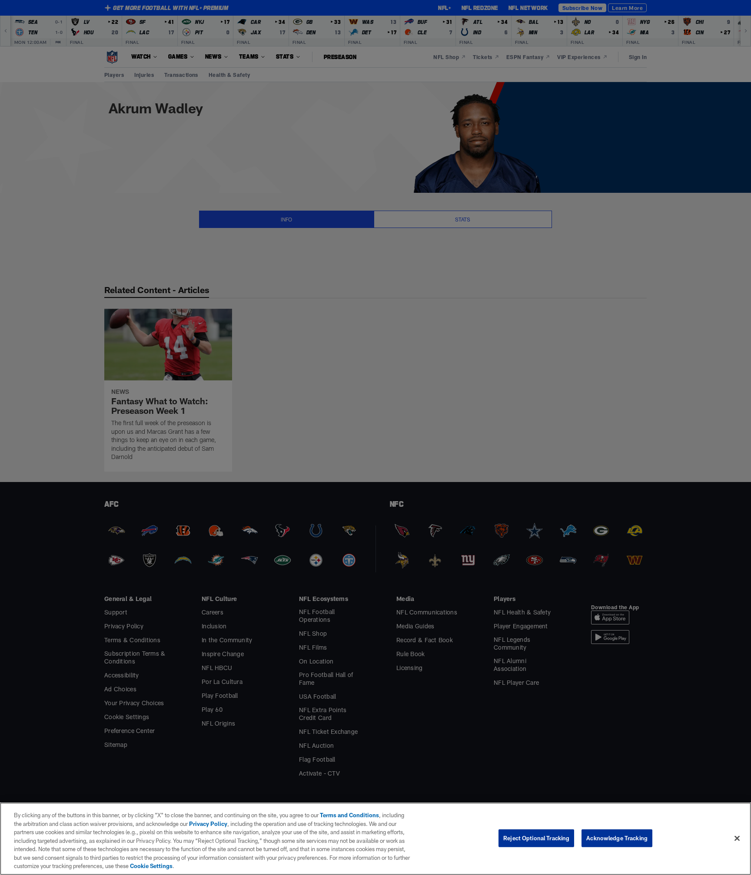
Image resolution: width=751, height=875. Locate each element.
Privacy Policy (208, 823)
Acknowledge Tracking (617, 837)
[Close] (737, 838)
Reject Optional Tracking (536, 837)
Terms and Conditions (349, 815)
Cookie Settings (151, 865)
